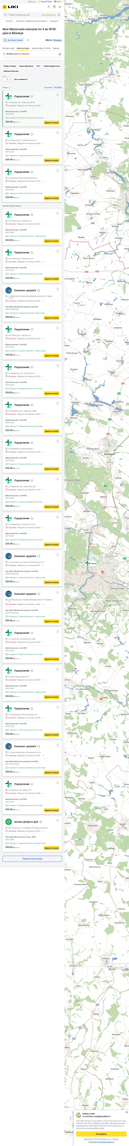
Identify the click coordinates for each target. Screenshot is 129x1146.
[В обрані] (57, 95)
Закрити (127, 1112)
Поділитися (27, 40)
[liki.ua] (13, 7)
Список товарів (54, 7)
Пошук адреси (4, 53)
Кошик (60, 7)
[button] (90, 566)
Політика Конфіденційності (101, 1142)
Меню (5, 7)
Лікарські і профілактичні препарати (31, 21)
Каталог (9, 21)
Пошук (6, 15)
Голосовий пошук (59, 15)
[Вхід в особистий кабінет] (49, 7)
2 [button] (102, 572)
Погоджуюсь (101, 1134)
